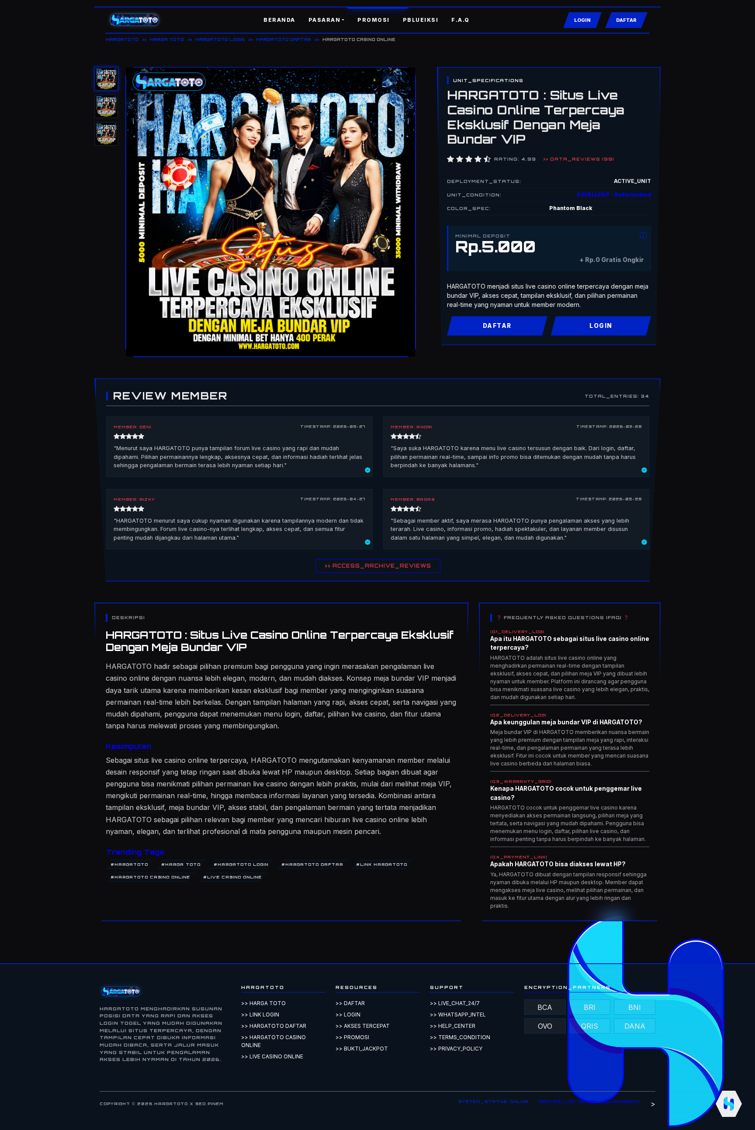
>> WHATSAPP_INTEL (458, 1014)
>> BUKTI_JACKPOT (362, 1048)
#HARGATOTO (129, 864)
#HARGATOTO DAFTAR (312, 864)
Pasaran (324, 20)
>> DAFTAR (350, 1003)
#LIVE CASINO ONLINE (232, 877)
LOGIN (582, 20)
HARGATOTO (122, 39)
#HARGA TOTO (181, 864)
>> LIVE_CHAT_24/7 (455, 1003)
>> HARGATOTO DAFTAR (273, 1026)
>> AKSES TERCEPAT (363, 1026)
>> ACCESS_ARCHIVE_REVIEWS (378, 566)
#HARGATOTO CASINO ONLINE (150, 877)
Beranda (279, 20)
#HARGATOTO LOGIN (241, 864)
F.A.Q (460, 20)
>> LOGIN (348, 1014)
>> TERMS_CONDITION (460, 1037)
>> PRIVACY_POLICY (456, 1048)
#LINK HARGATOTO (381, 864)
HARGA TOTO (167, 39)
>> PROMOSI (352, 1037)
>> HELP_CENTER (452, 1026)
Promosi (373, 20)
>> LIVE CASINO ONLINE (272, 1056)
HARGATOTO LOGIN (220, 39)
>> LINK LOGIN (260, 1014)
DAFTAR (626, 20)
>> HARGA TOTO (263, 1003)
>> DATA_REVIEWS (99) (578, 159)
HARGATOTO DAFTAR (283, 39)
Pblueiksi (421, 20)
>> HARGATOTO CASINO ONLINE (273, 1041)
